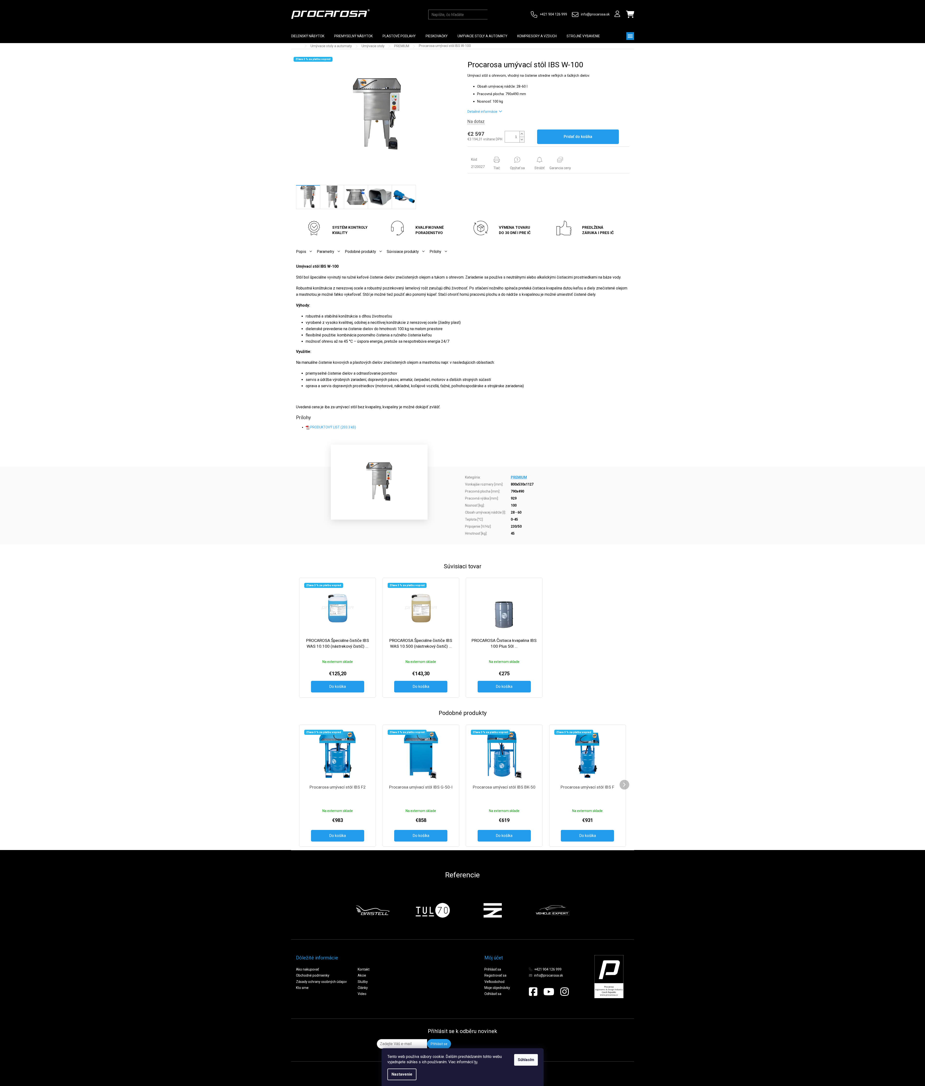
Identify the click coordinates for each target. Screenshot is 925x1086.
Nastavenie (402, 1074)
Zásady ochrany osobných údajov (321, 982)
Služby (363, 982)
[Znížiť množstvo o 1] (521, 139)
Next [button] (581, 910)
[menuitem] (307, 36)
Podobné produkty (360, 251)
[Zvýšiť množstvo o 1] (521, 134)
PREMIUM (519, 477)
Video (362, 994)
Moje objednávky (497, 988)
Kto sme (302, 988)
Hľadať (492, 14)
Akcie (362, 975)
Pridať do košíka (578, 136)
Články (363, 988)
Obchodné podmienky (312, 975)
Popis (301, 251)
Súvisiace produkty (403, 251)
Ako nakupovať (307, 969)
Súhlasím (526, 1059)
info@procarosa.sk (595, 14)
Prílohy (435, 251)
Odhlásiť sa (492, 994)
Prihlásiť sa (492, 969)
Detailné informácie (482, 112)
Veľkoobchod (494, 982)
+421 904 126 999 (553, 14)
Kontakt (364, 969)
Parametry (325, 251)
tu (475, 1062)
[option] (373, 910)
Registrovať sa (495, 975)
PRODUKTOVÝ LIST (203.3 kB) (333, 427)
